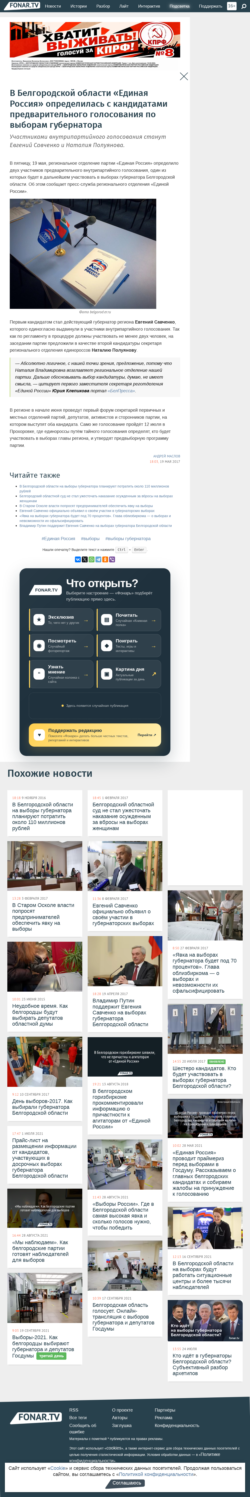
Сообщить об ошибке (82, 1429)
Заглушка (122, 1425)
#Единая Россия (58, 539)
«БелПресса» (121, 391)
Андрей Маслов (166, 456)
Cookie (57, 1468)
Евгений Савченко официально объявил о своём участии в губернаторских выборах (87, 511)
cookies (113, 1448)
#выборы (90, 539)
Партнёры (165, 1410)
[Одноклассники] (105, 559)
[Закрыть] (184, 76)
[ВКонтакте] (78, 559)
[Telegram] (98, 559)
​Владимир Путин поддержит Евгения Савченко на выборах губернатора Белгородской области (96, 525)
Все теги (78, 1418)
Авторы (119, 1418)
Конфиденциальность (177, 1425)
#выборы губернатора (128, 539)
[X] (85, 559)
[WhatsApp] (91, 559)
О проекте (122, 1410)
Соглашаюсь (127, 1483)
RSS (73, 1410)
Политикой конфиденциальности (156, 1474)
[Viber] (112, 559)
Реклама (163, 1418)
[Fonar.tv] (22, 6)
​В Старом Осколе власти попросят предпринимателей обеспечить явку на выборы (86, 506)
